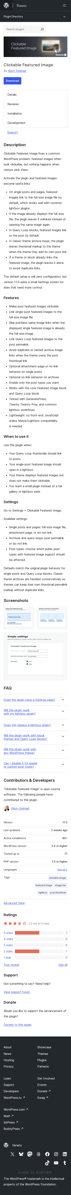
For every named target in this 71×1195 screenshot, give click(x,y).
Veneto (17, 1145)
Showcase (44, 1047)
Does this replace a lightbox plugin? (27, 725)
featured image (44, 885)
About (8, 1047)
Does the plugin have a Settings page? (29, 700)
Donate (44, 1091)
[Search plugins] (42, 29)
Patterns (43, 1066)
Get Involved (46, 1078)
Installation (14, 113)
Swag (42, 1097)
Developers (11, 1091)
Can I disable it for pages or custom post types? (20, 765)
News (7, 1054)
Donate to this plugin (17, 1024)
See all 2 (62, 869)
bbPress (11, 1122)
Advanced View (14, 903)
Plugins (42, 1060)
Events (42, 1085)
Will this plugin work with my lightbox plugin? (20, 712)
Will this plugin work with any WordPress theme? (20, 751)
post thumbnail (58, 892)
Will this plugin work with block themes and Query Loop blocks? (25, 737)
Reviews (13, 104)
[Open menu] (65, 5)
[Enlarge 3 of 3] (62, 637)
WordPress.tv (14, 1097)
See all (63, 965)
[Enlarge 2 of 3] (62, 611)
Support (12, 132)
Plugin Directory (13, 16)
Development (16, 123)
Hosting (9, 1060)
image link (60, 885)
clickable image (57, 878)
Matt (9, 1116)
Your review (11, 965)
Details (12, 94)
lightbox (43, 892)
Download (12, 80)
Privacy (9, 1066)
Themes (42, 1054)
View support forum (17, 992)
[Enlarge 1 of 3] (29, 611)
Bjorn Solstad (17, 71)
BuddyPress (13, 1129)
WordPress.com (16, 1109)
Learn (7, 1078)
